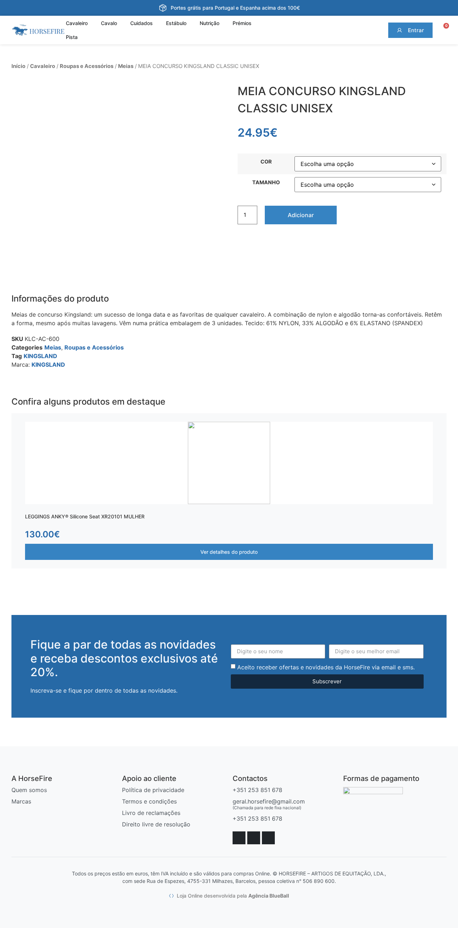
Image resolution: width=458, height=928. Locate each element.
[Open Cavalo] (121, 23)
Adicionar (301, 215)
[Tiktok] (268, 837)
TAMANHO (266, 182)
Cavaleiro (42, 66)
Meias (125, 66)
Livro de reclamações (151, 812)
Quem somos (29, 789)
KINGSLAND (40, 356)
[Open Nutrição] (223, 23)
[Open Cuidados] (157, 23)
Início (18, 66)
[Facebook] (239, 837)
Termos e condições (149, 801)
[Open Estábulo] (190, 23)
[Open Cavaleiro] (91, 23)
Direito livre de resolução (156, 824)
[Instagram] (253, 837)
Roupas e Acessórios (86, 66)
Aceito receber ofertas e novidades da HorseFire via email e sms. (326, 666)
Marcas (21, 801)
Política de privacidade (153, 789)
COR (266, 161)
